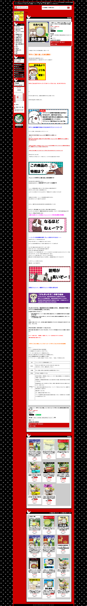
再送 (16, 53)
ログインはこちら (19, 85)
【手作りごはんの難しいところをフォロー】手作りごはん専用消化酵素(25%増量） (63, 528)
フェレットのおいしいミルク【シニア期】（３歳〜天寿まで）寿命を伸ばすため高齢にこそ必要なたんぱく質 (49, 498)
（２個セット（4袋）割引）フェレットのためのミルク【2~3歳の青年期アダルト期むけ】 (63, 591)
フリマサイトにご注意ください (19, 77)
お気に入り (17, 66)
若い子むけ (18, 26)
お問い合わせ (51, 7)
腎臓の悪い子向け (19, 40)
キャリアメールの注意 (19, 74)
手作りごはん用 (18, 42)
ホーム (26, 12)
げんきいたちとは (18, 68)
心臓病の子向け (18, 37)
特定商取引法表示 (18, 64)
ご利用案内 (45, 7)
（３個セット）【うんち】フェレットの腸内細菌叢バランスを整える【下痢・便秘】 (35, 591)
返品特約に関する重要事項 (55, 40)
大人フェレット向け (19, 28)
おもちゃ (17, 48)
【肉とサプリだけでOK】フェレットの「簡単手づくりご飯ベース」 (63, 452)
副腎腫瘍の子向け (19, 34)
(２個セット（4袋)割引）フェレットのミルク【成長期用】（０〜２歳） (63, 571)
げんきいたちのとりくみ (19, 70)
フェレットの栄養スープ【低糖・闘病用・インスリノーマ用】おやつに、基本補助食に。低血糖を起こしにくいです (63, 476)
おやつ (17, 46)
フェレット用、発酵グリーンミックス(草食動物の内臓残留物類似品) (63, 548)
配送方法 (16, 72)
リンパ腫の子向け (19, 35)
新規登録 (17, 83)
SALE (16, 51)
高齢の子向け (18, 29)
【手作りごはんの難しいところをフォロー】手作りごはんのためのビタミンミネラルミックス (35, 528)
